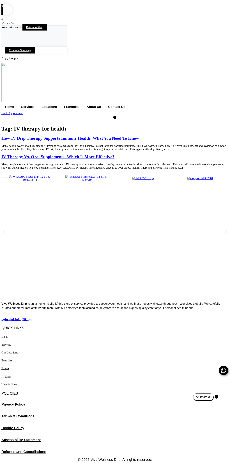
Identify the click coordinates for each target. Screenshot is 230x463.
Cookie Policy (12, 428)
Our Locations (9, 352)
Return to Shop (34, 27)
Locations (49, 107)
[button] (4, 231)
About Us (94, 107)
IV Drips (6, 376)
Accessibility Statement (21, 440)
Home (9, 107)
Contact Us (116, 107)
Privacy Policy (13, 404)
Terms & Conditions (17, 416)
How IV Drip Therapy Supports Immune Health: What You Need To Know (70, 138)
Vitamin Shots (9, 384)
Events (5, 368)
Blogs (4, 336)
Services (27, 107)
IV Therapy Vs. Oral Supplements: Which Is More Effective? (57, 156)
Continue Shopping (20, 50)
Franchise (71, 107)
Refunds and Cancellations (23, 452)
